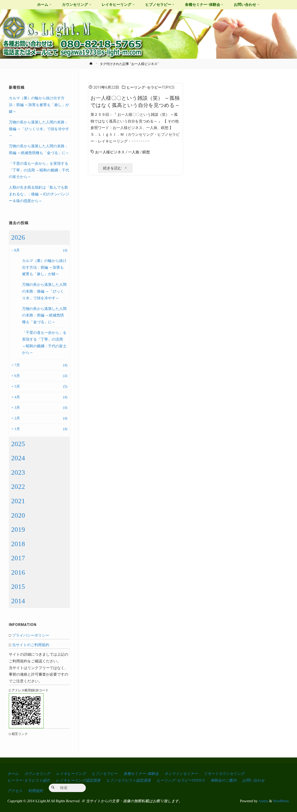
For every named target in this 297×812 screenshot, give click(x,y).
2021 (18, 501)
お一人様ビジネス (110, 152)
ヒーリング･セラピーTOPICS (150, 87)
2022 (18, 486)
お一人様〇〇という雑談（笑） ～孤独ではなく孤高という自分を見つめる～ (135, 101)
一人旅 (133, 152)
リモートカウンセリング (224, 774)
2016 (18, 572)
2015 (18, 586)
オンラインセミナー (181, 774)
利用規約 (35, 791)
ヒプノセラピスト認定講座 (128, 780)
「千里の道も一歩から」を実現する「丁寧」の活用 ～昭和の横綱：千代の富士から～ (39, 170)
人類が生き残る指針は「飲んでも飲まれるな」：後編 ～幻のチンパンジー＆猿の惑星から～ (39, 194)
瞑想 (146, 152)
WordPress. (281, 801)
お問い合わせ (253, 780)
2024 (18, 458)
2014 (18, 601)
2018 (18, 544)
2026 (18, 237)
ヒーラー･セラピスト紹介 (28, 780)
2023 (18, 472)
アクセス (14, 791)
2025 (18, 444)
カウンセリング (37, 774)
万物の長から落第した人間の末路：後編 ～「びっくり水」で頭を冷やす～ (39, 129)
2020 (18, 515)
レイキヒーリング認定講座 (78, 780)
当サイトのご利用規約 (30, 645)
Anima (263, 801)
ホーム (13, 774)
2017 (18, 558)
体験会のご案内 (223, 780)
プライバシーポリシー (30, 635)
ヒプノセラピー (105, 774)
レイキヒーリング (71, 774)
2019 (18, 529)
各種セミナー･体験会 (141, 774)
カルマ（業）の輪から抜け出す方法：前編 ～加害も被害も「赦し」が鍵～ (39, 104)
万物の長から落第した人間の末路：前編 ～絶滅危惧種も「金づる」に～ (44, 315)
